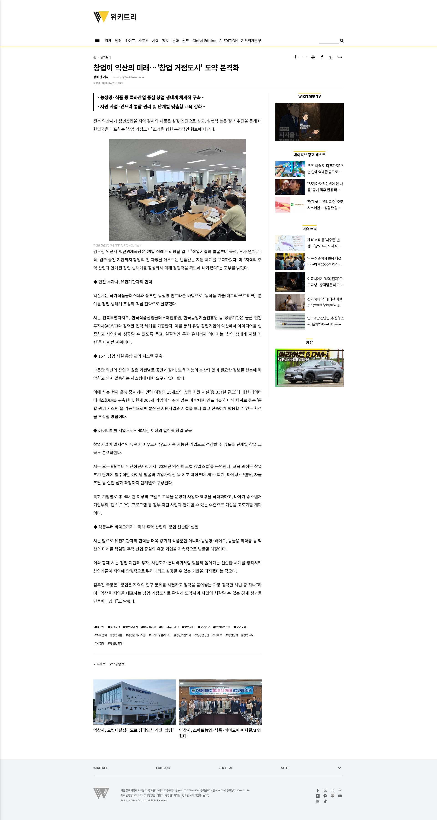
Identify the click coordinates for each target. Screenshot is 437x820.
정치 (165, 40)
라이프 (130, 40)
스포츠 (144, 40)
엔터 (118, 40)
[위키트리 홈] (101, 21)
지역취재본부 (251, 40)
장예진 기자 (101, 77)
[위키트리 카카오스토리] (318, 796)
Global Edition (204, 40)
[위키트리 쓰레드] (340, 790)
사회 (155, 40)
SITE (284, 768)
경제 (108, 40)
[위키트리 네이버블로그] (332, 796)
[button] (296, 57)
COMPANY (163, 768)
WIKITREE (100, 768)
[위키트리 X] (325, 790)
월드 (185, 40)
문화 (175, 40)
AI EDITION (228, 40)
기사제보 (99, 664)
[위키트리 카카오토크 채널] (325, 796)
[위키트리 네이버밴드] (318, 801)
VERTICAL (225, 768)
